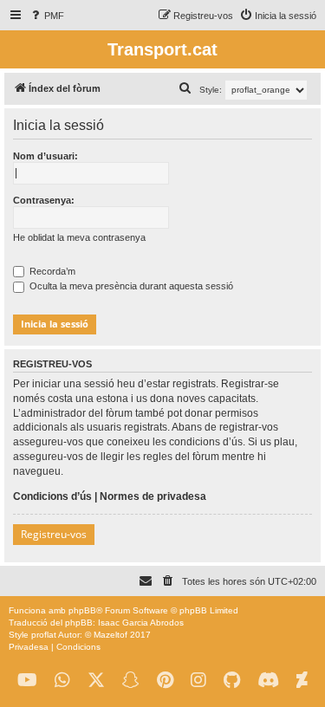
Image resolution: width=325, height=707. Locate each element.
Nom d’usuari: (45, 156)
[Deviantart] (302, 680)
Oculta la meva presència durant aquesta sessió (130, 286)
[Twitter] (96, 680)
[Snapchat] (131, 680)
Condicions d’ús (52, 496)
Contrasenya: (44, 200)
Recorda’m (51, 271)
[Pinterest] (165, 680)
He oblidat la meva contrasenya (79, 237)
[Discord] (268, 680)
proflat (43, 634)
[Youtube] (27, 680)
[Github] (231, 680)
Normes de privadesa (153, 496)
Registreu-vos (54, 534)
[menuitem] (46, 15)
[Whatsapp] (62, 680)
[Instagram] (198, 680)
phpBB (82, 610)
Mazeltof (110, 634)
